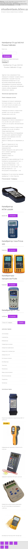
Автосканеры (5, 333)
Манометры (5, 368)
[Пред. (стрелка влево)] (2, 547)
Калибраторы (5, 61)
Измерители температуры (8, 351)
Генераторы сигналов (7, 344)
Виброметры (5, 340)
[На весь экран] (11, 543)
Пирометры (4, 379)
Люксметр (4, 365)
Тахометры (4, 382)
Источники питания (7, 358)
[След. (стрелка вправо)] (6, 547)
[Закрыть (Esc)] (2, 543)
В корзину (7, 56)
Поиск (21, 322)
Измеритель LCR (6, 354)
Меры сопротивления (7, 372)
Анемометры (5, 337)
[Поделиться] (6, 543)
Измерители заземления (8, 347)
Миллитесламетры (6, 375)
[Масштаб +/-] (15, 543)
